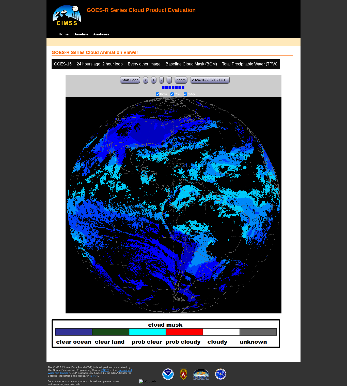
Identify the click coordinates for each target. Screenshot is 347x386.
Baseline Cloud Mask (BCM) (191, 64)
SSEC (104, 370)
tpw (177, 94)
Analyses (101, 34)
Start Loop (130, 80)
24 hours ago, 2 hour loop (100, 64)
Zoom (181, 80)
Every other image (144, 64)
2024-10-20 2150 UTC (210, 80)
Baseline (80, 34)
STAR (94, 375)
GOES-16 (63, 64)
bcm (163, 94)
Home (64, 34)
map (191, 94)
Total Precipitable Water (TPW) (249, 64)
